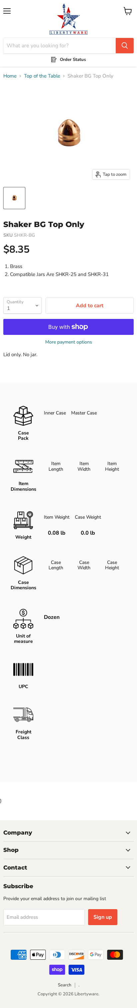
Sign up (102, 917)
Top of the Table (42, 76)
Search (64, 985)
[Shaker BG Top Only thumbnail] (14, 198)
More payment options (68, 342)
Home (10, 76)
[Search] (125, 45)
